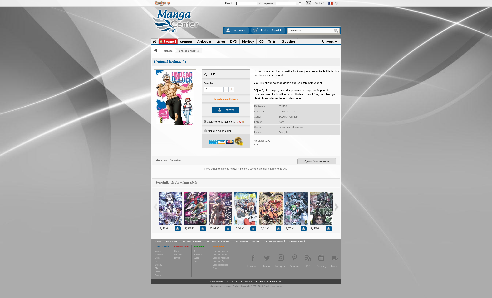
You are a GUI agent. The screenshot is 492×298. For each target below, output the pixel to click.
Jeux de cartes (220, 254)
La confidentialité (297, 241)
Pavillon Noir (276, 281)
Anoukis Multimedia (273, 286)
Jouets (216, 268)
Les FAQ (256, 241)
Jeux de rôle (218, 261)
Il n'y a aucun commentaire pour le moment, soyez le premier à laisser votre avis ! (246, 168)
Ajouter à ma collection (219, 131)
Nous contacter (241, 241)
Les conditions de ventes (217, 241)
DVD (157, 261)
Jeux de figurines (221, 258)
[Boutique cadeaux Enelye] (205, 121)
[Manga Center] (175, 33)
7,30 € (164, 228)
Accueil (158, 241)
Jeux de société (220, 251)
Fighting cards (232, 281)
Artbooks (159, 254)
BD (195, 251)
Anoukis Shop (261, 281)
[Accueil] (154, 41)
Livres (157, 258)
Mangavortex (247, 281)
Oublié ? (319, 3)
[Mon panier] (255, 31)
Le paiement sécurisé (275, 241)
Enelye (236, 286)
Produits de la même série (176, 182)
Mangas (168, 51)
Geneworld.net (217, 281)
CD (156, 268)
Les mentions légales (191, 241)
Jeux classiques (220, 265)
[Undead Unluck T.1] (175, 124)
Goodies (159, 275)
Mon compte (239, 30)
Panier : (271, 30)
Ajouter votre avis (316, 161)
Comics (177, 251)
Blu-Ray (158, 265)
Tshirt (157, 272)
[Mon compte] (228, 31)
